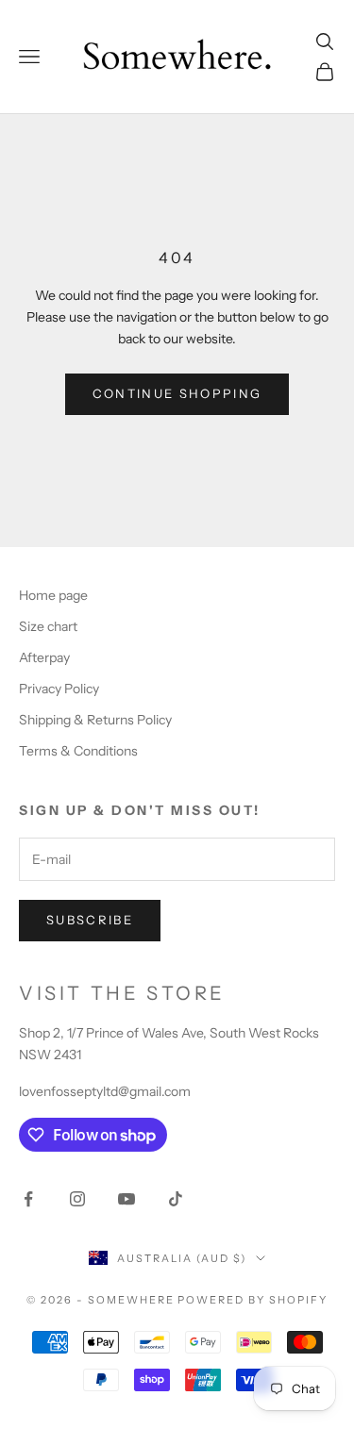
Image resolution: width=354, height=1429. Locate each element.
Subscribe (89, 919)
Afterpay (44, 657)
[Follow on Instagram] (77, 1198)
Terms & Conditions (78, 750)
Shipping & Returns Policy (95, 719)
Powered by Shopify (252, 1299)
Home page (53, 595)
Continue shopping (177, 393)
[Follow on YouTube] (126, 1198)
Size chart (48, 626)
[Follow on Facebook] (28, 1198)
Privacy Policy (59, 688)
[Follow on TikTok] (175, 1198)
